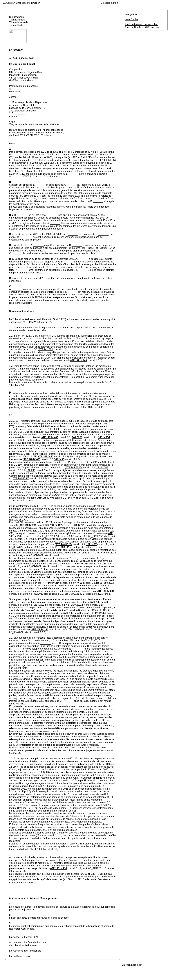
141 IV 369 (100, 613)
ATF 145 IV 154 (74, 467)
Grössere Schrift (109, 2)
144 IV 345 (102, 467)
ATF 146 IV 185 (32, 322)
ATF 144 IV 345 (21, 478)
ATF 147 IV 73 (45, 456)
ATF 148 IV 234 (27, 525)
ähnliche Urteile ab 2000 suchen (142, 27)
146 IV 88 (77, 437)
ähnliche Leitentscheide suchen (141, 24)
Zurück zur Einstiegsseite (16, 2)
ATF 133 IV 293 (58, 868)
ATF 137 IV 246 (78, 360)
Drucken (35, 2)
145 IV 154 (104, 437)
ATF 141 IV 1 (46, 349)
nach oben (136, 964)
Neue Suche (131, 19)
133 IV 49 (100, 552)
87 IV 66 (77, 582)
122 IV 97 (79, 525)
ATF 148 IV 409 (49, 437)
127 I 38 (30, 470)
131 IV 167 (56, 525)
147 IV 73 (59, 459)
